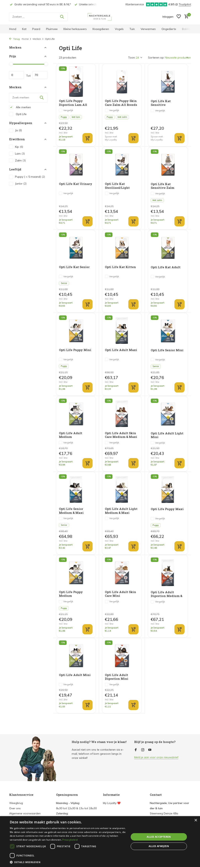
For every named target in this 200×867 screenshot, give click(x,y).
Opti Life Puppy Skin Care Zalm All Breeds (121, 103)
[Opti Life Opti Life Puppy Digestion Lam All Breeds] (76, 81)
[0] (185, 16)
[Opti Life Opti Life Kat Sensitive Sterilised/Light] (168, 81)
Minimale (16, 75)
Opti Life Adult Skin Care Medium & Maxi (121, 435)
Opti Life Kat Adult (165, 267)
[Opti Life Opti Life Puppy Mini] (76, 330)
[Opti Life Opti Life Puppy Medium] (76, 572)
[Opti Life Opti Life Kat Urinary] (76, 164)
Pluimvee (52, 29)
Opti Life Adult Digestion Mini (116, 677)
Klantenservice (135, 4)
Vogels (119, 29)
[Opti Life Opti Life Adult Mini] (76, 655)
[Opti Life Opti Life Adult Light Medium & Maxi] (122, 489)
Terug (16, 38)
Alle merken (23, 107)
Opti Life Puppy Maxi (167, 509)
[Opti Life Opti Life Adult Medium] (76, 414)
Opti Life (21, 114)
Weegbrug (16, 803)
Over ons (15, 808)
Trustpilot (185, 4)
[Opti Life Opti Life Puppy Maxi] (168, 489)
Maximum (40, 75)
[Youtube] (149, 750)
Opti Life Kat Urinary (75, 184)
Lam (20, 153)
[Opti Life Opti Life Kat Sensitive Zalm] (168, 164)
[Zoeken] (62, 17)
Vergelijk (68, 110)
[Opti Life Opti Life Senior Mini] (168, 330)
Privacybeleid (70, 839)
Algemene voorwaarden (25, 813)
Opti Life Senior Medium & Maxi (71, 511)
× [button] (195, 820)
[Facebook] (135, 750)
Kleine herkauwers (75, 29)
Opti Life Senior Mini (167, 350)
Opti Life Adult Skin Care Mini (120, 594)
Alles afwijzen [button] (159, 846)
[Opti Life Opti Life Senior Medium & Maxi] (76, 489)
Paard (36, 29)
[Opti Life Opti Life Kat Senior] (76, 247)
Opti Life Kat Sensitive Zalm (162, 186)
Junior (21, 183)
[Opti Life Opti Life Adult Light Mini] (168, 414)
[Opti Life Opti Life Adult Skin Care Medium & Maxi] (122, 414)
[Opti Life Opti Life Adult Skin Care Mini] (122, 572)
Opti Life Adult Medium (70, 435)
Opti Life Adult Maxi (121, 350)
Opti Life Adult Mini (75, 675)
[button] (68, 862)
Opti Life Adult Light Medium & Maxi (121, 511)
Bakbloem (188, 29)
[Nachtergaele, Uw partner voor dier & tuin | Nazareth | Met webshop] (100, 16)
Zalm (20, 160)
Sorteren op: (156, 57)
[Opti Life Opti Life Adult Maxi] (122, 330)
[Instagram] (142, 750)
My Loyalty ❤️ (112, 803)
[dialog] (100, 841)
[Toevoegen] (87, 138)
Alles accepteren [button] (159, 836)
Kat (24, 29)
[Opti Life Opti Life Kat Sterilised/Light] (122, 164)
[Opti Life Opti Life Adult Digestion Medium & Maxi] (168, 572)
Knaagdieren (101, 29)
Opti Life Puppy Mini (75, 350)
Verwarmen (148, 29)
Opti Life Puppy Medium (71, 594)
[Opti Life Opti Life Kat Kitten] (122, 247)
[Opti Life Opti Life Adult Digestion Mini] (122, 655)
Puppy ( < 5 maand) (30, 176)
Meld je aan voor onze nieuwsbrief (156, 757)
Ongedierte (169, 29)
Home (25, 38)
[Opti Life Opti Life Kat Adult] (168, 247)
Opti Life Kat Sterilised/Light (117, 186)
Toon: (131, 57)
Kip (19, 147)
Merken (37, 38)
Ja (18, 130)
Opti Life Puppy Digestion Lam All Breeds (73, 103)
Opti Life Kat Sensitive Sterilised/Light (163, 103)
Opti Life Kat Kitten (120, 267)
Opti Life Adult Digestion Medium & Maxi (166, 594)
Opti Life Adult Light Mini (167, 435)
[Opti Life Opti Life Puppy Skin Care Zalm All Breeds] (122, 81)
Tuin (132, 29)
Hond (12, 29)
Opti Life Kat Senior (74, 267)
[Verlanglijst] (179, 16)
